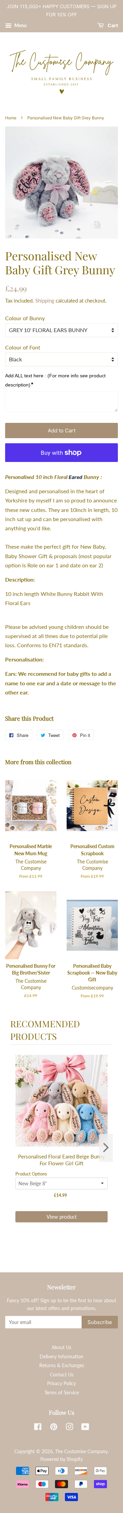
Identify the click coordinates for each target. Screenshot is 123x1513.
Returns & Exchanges (61, 1365)
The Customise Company (81, 1451)
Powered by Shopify (61, 1459)
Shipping (44, 300)
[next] (106, 1148)
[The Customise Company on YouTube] (85, 1428)
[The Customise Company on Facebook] (38, 1428)
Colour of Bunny (25, 318)
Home (10, 117)
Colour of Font (22, 347)
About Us (61, 1347)
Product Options (31, 1173)
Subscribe (99, 1322)
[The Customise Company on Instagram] (69, 1428)
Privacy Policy (61, 1383)
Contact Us (61, 1374)
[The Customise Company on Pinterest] (53, 1428)
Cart (112, 25)
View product (61, 1217)
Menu (20, 25)
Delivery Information (61, 1356)
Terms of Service (61, 1392)
